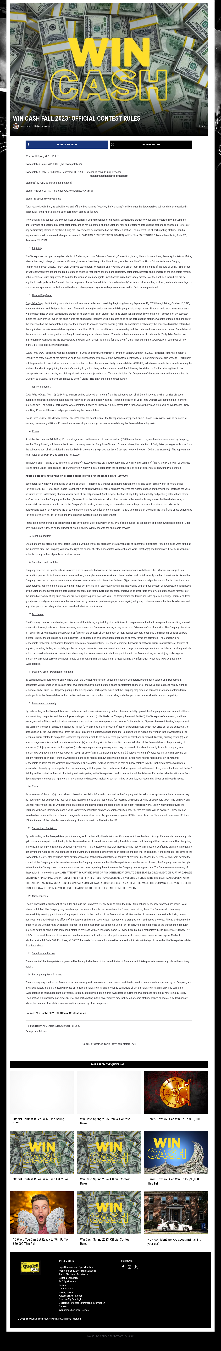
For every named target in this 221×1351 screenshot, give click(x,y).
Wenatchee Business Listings (74, 1310)
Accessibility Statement (71, 1295)
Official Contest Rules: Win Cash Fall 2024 (40, 1179)
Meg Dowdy (25, 126)
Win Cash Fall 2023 (70, 1026)
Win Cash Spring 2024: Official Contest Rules (105, 1181)
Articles (43, 1031)
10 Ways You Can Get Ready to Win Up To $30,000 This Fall (40, 1242)
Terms (62, 1285)
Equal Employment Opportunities (76, 1267)
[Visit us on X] (137, 1267)
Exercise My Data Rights (71, 1299)
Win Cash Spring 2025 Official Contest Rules (105, 1121)
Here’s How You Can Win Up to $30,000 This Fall (173, 1181)
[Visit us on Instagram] (131, 1267)
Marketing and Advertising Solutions (77, 1270)
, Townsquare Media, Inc (49, 1318)
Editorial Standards (68, 1278)
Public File (64, 1274)
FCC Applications (67, 1281)
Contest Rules (66, 1288)
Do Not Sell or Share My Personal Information (82, 1303)
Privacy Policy (66, 1292)
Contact (63, 1306)
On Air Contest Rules (49, 1026)
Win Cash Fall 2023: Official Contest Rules (60, 1013)
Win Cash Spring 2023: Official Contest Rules (105, 1242)
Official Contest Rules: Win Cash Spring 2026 (38, 1121)
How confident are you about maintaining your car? (174, 1242)
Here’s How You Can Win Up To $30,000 (173, 1119)
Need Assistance (79, 1274)
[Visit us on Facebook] (124, 1267)
